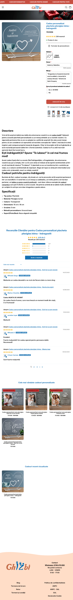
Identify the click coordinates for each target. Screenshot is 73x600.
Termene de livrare (18, 586)
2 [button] (34, 367)
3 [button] (37, 367)
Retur (18, 589)
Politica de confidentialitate (54, 583)
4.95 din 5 (41, 237)
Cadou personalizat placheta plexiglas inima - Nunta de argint (31, 287)
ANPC (54, 586)
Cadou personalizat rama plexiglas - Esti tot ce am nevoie (12, 413)
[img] (8, 273)
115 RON (12, 446)
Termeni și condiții (18, 593)
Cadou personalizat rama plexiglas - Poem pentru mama (36, 413)
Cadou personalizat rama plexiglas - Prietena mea (60, 413)
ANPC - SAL (54, 589)
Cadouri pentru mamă (39, 2)
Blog (18, 583)
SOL (54, 593)
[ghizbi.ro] (36, 7)
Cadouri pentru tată (61, 2)
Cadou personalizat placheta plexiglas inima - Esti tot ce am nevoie (33, 270)
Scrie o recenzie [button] (36, 258)
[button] (66, 7)
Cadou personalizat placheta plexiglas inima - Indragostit (13, 495)
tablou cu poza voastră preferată (24, 182)
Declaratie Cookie (54, 596)
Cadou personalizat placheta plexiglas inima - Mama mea (29, 349)
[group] (36, 484)
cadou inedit (56, 135)
